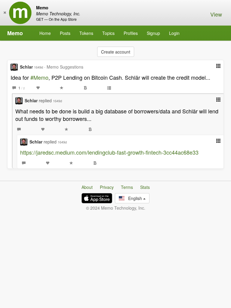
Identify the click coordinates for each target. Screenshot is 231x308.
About (87, 187)
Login (174, 33)
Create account (115, 52)
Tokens (86, 33)
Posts (65, 33)
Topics (108, 33)
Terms (127, 187)
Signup (153, 33)
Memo (15, 33)
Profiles (131, 33)
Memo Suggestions (65, 67)
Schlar (26, 67)
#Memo (39, 77)
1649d (38, 67)
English (134, 198)
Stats (145, 187)
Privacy (107, 187)
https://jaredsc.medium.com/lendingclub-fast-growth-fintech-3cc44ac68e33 (109, 152)
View (216, 14)
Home (45, 33)
